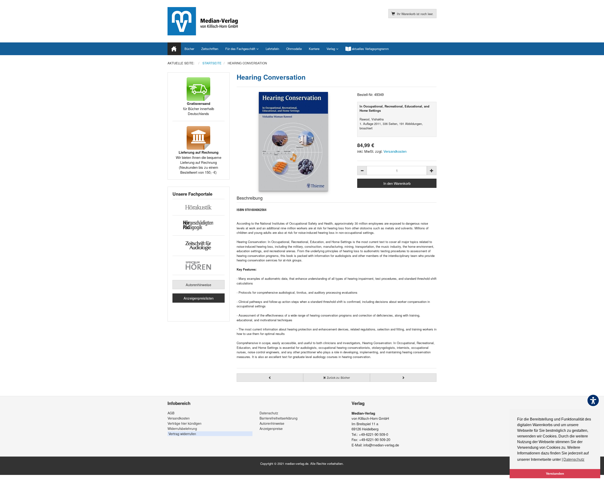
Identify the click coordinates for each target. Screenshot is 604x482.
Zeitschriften (209, 48)
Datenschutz (269, 413)
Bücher (189, 48)
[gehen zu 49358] (403, 377)
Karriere (314, 48)
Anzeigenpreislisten (199, 298)
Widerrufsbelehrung (182, 428)
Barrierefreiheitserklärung (279, 418)
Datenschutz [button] (573, 459)
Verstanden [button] (555, 473)
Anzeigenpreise (271, 428)
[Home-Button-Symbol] (174, 48)
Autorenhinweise (198, 284)
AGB (171, 413)
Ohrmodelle (294, 48)
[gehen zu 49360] (270, 377)
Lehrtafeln (272, 48)
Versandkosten (395, 151)
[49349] (293, 141)
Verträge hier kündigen (184, 423)
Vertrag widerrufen (182, 433)
